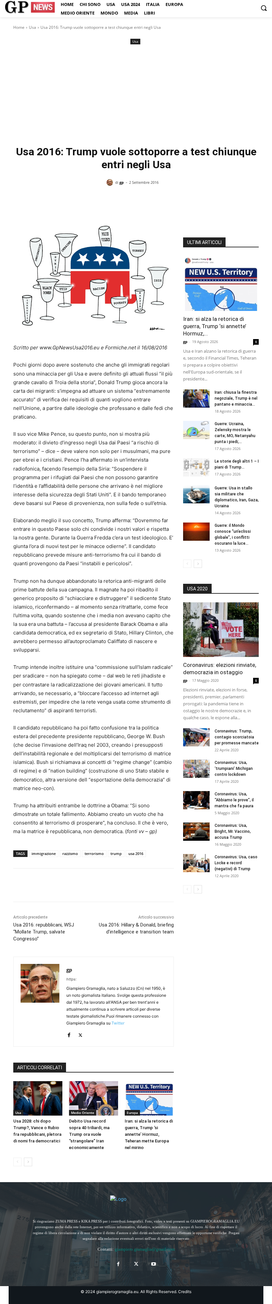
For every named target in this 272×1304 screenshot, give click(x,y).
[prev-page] (17, 1162)
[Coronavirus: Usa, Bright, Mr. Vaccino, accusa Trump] (196, 832)
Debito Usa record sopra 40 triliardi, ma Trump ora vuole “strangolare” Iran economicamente (89, 1134)
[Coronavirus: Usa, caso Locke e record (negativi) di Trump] (196, 863)
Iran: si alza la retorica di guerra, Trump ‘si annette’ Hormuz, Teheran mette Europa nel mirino (149, 1134)
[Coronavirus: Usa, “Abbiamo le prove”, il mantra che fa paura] (196, 800)
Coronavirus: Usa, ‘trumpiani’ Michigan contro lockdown (234, 768)
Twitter (117, 1023)
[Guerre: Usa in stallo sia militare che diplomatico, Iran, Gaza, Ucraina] (196, 494)
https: (71, 979)
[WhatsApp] (65, 885)
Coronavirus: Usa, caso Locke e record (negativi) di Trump (236, 863)
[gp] (110, 182)
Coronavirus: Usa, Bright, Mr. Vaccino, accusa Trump (233, 831)
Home (19, 27)
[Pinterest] (50, 885)
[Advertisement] (136, 95)
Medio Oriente (82, 1112)
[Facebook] (20, 885)
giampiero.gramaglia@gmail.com (145, 1249)
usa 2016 (135, 853)
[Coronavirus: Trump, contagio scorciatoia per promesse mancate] (196, 737)
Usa (32, 27)
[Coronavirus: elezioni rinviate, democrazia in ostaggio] (221, 629)
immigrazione (44, 853)
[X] (35, 885)
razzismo (70, 853)
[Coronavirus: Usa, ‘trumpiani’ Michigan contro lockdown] (196, 769)
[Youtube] (153, 1264)
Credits (184, 1291)
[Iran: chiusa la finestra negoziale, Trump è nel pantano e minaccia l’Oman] (196, 398)
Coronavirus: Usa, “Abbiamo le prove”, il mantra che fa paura (234, 800)
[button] (263, 8)
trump (116, 853)
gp (121, 182)
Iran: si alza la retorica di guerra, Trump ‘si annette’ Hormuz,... (214, 326)
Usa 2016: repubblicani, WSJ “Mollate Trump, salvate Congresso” (43, 932)
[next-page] (28, 1162)
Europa (132, 1112)
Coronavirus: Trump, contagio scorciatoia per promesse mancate (237, 737)
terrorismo (94, 853)
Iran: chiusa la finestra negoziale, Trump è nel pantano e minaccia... (236, 398)
